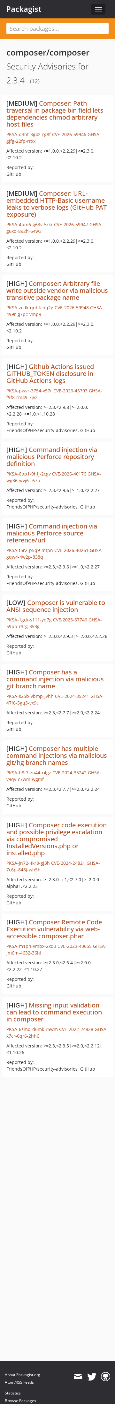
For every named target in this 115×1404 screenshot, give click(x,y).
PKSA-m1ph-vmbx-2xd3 (31, 946)
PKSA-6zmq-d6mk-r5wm (32, 1029)
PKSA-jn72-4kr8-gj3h (28, 863)
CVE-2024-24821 (68, 863)
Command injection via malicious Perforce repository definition (51, 456)
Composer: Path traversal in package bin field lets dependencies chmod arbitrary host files (54, 113)
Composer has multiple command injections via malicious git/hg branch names (56, 755)
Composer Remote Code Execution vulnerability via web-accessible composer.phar (54, 929)
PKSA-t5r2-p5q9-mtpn (29, 550)
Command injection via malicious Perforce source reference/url (51, 533)
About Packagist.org (22, 1374)
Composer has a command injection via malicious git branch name (55, 679)
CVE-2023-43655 (74, 946)
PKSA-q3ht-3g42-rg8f (28, 134)
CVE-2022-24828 (76, 1029)
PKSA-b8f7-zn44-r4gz (28, 773)
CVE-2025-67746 (70, 620)
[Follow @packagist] (91, 1376)
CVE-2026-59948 (72, 308)
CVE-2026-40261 (71, 550)
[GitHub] (105, 1376)
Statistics (13, 1393)
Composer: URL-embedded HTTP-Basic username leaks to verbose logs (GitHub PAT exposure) (56, 204)
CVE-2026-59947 (71, 224)
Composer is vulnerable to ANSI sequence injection (55, 606)
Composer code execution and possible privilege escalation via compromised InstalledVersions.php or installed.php (56, 839)
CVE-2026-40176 (69, 474)
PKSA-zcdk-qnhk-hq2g (29, 308)
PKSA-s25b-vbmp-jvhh (30, 696)
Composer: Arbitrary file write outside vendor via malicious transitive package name (57, 290)
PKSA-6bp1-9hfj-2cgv (28, 474)
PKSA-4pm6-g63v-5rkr (29, 224)
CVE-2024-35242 (69, 773)
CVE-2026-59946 (69, 134)
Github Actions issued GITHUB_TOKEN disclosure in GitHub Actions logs (50, 373)
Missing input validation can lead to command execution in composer (54, 1012)
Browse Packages (20, 1400)
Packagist (24, 9)
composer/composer (47, 52)
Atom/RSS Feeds (19, 1382)
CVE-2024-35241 (72, 696)
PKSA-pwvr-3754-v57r (29, 391)
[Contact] (77, 1376)
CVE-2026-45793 (70, 391)
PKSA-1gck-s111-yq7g (29, 620)
